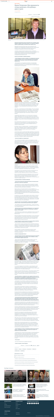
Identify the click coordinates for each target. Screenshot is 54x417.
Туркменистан (18, 414)
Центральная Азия (18, 404)
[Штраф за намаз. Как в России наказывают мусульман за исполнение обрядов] (31, 391)
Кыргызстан (6, 414)
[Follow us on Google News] (36, 403)
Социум (17, 407)
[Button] (30, 14)
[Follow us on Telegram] (33, 403)
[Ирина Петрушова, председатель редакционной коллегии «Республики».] (27, 101)
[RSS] (38, 403)
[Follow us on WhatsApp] (34, 403)
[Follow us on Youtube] (27, 403)
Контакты (5, 404)
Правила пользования (7, 407)
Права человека (17, 3)
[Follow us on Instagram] (29, 403)
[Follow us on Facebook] (31, 403)
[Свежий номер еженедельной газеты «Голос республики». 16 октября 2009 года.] (27, 259)
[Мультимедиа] (52, 1)
